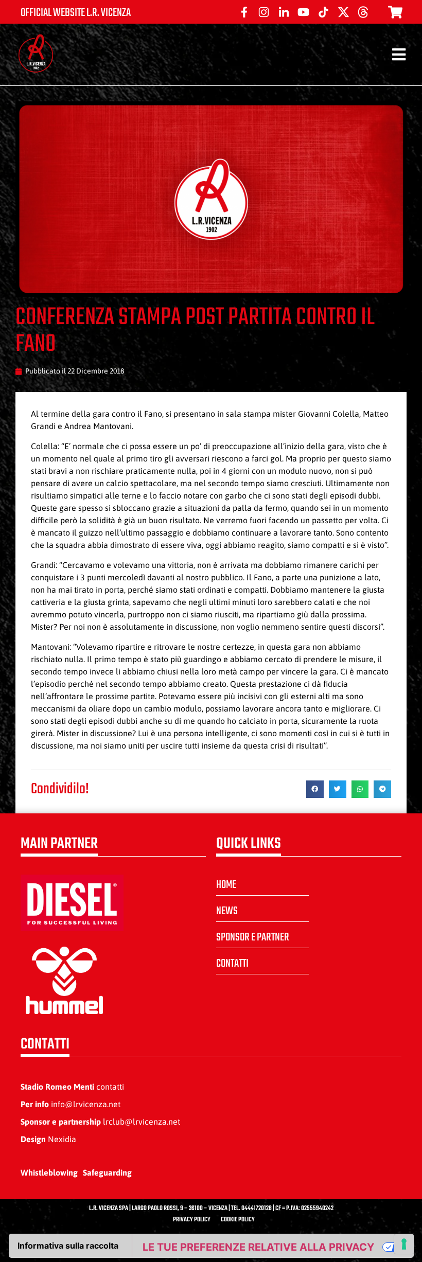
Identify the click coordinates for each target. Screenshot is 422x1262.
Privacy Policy (191, 1220)
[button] (315, 789)
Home (226, 885)
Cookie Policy (238, 1220)
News (227, 911)
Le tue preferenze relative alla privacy (258, 1247)
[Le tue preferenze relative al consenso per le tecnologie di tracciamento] (404, 1244)
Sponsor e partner (252, 937)
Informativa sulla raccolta (67, 1245)
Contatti (232, 963)
